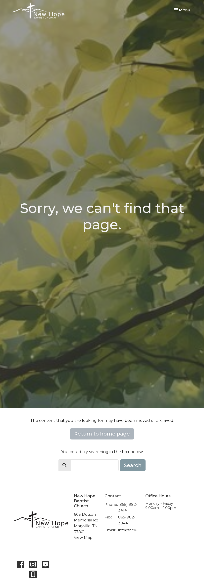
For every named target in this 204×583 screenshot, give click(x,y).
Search (133, 465)
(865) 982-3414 (127, 507)
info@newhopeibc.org (129, 530)
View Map (83, 537)
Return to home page (102, 434)
